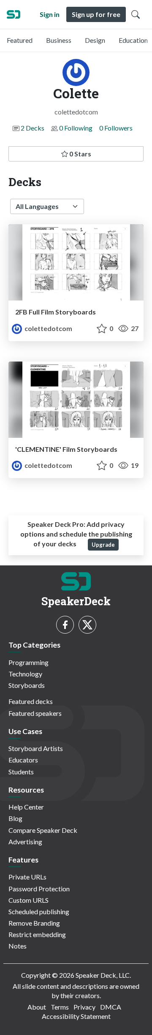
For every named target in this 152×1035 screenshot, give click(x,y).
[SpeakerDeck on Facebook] (65, 625)
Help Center (26, 807)
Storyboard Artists (35, 748)
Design (95, 40)
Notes (17, 946)
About (36, 1007)
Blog (15, 818)
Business (58, 40)
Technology (25, 674)
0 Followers (116, 128)
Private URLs (27, 877)
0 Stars (79, 154)
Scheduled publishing (38, 911)
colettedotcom (47, 328)
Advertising (25, 841)
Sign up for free (96, 14)
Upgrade (103, 544)
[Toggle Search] (135, 14)
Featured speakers (35, 713)
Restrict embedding (37, 934)
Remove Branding (34, 923)
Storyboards (26, 685)
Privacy (84, 1007)
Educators (23, 760)
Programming (28, 662)
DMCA (110, 1007)
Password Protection (39, 889)
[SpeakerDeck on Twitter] (87, 625)
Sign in (50, 14)
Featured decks (30, 701)
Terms (60, 1007)
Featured (20, 40)
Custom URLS (28, 900)
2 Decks (32, 128)
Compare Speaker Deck (42, 830)
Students (21, 772)
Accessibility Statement (76, 1016)
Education (133, 40)
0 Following (75, 128)
